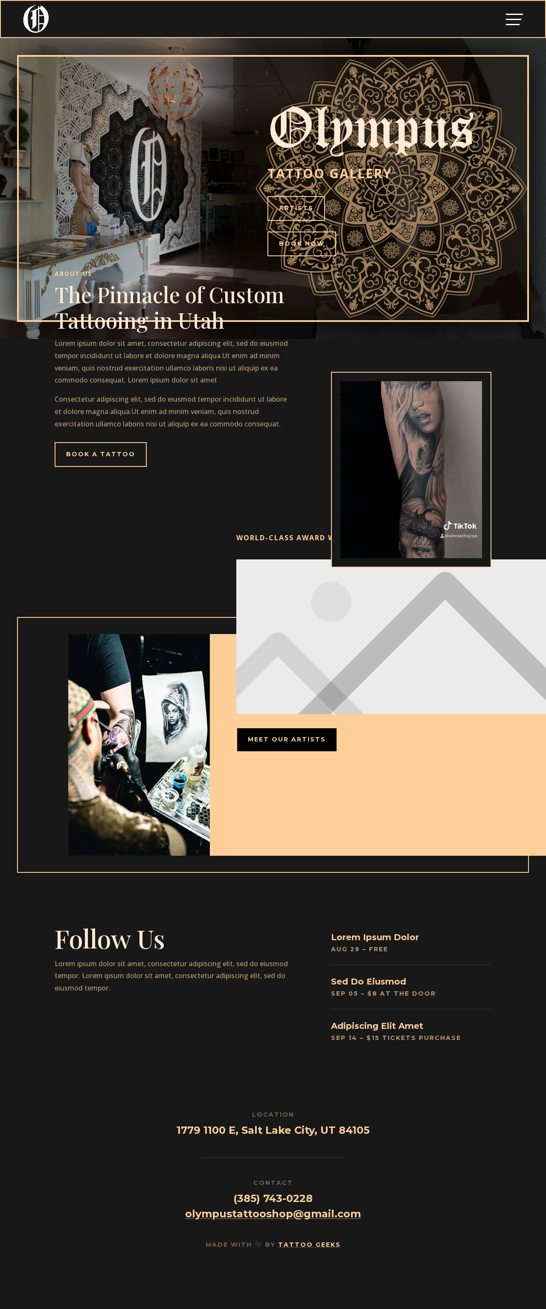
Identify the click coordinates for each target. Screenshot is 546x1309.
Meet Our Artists (287, 739)
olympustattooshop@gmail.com (273, 1214)
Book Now (302, 243)
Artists (296, 208)
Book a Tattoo (100, 454)
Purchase (440, 1038)
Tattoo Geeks (309, 1244)
